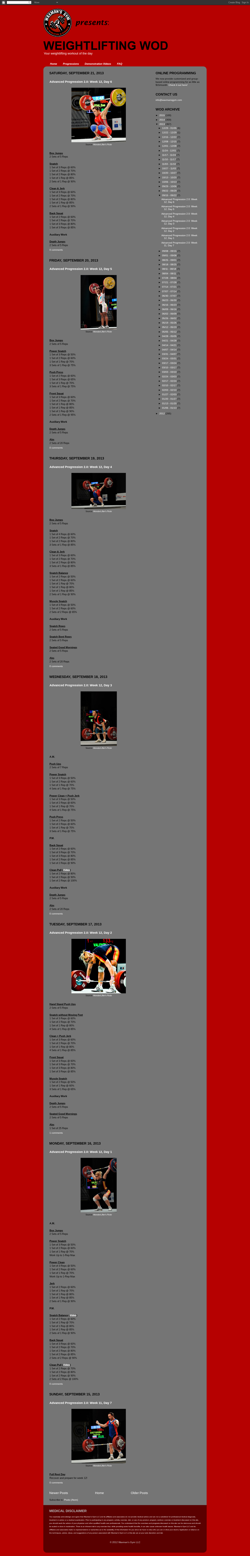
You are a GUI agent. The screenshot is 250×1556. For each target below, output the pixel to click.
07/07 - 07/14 (169, 291)
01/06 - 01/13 (169, 408)
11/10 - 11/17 (169, 159)
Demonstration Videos (98, 63)
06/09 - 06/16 (169, 309)
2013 (162, 124)
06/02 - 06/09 (169, 313)
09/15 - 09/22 (169, 195)
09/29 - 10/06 (169, 186)
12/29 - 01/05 (169, 128)
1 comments (56, 1133)
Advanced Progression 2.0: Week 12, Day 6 (80, 81)
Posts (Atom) (71, 1500)
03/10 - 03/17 (169, 367)
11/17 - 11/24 (169, 155)
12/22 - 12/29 (169, 132)
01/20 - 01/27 (169, 399)
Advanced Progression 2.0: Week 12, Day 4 (80, 467)
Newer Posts (58, 1493)
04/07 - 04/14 (169, 349)
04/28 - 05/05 (169, 336)
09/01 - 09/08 (169, 255)
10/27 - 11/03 (169, 168)
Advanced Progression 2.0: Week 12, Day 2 (80, 932)
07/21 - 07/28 (169, 282)
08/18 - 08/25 (169, 264)
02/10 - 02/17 (169, 385)
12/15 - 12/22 (169, 137)
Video (66, 870)
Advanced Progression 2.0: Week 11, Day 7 (80, 1403)
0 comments (56, 250)
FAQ (119, 63)
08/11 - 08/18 (169, 269)
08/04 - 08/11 (169, 273)
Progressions (71, 63)
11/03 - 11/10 (169, 164)
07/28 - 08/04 (169, 278)
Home (53, 63)
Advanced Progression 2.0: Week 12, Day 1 (80, 1152)
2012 (162, 413)
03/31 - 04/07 (169, 354)
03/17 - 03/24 (169, 363)
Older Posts (139, 1493)
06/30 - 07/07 (169, 296)
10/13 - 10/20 (169, 177)
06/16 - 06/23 (169, 305)
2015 (162, 115)
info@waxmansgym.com (169, 100)
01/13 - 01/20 (169, 403)
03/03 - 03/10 (169, 372)
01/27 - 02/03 (169, 394)
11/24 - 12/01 (169, 150)
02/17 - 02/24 (169, 381)
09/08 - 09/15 (169, 251)
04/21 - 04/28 (169, 340)
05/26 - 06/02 (169, 318)
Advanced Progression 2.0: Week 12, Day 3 (80, 685)
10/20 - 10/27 (169, 173)
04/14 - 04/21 (169, 345)
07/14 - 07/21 (169, 287)
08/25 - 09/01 (169, 260)
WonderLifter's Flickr (102, 144)
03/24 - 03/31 (169, 358)
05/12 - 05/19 (169, 327)
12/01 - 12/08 (169, 146)
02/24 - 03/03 (169, 376)
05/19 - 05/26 (169, 323)
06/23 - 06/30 (169, 300)
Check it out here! (178, 85)
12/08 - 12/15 (169, 141)
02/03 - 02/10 (169, 390)
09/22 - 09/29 (169, 191)
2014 (162, 120)
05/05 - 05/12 (169, 332)
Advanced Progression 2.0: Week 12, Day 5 (80, 269)
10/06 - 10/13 (169, 182)
